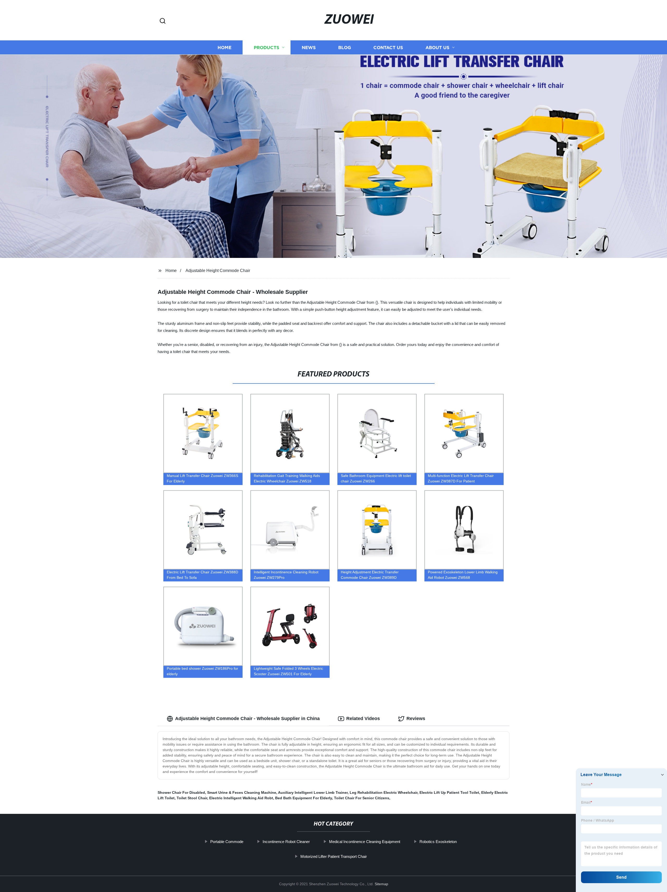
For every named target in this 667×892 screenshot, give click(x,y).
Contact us (388, 47)
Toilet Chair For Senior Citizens (361, 798)
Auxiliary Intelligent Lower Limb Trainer (313, 792)
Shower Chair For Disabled (181, 792)
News (309, 47)
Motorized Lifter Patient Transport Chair (333, 856)
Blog (344, 47)
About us (437, 47)
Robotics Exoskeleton (438, 841)
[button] (163, 21)
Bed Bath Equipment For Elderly (303, 798)
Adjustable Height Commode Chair (218, 270)
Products (266, 47)
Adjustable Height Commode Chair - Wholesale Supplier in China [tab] (247, 718)
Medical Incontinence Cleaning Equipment (364, 841)
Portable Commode (226, 841)
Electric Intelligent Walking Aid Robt (241, 798)
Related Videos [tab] (363, 718)
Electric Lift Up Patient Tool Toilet (449, 792)
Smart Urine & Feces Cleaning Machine (241, 792)
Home (224, 47)
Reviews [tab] (415, 718)
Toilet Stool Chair (192, 798)
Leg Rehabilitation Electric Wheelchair (383, 792)
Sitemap (381, 884)
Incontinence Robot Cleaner (286, 841)
